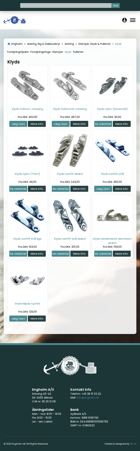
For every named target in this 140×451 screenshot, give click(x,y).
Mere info (37, 124)
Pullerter (78, 52)
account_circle (124, 20)
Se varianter (103, 124)
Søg (115, 5)
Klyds (68, 52)
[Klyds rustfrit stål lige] (27, 233)
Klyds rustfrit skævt (70, 174)
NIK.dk (133, 443)
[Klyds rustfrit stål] (112, 168)
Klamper (57, 52)
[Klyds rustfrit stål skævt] (70, 233)
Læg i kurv (18, 124)
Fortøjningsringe (40, 52)
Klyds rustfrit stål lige (27, 239)
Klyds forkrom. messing (27, 109)
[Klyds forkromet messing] (70, 103)
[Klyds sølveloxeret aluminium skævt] (112, 233)
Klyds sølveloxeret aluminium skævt (112, 241)
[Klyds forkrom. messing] (27, 103)
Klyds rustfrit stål (112, 174)
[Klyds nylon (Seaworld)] (112, 103)
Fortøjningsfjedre (18, 52)
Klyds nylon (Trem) (27, 174)
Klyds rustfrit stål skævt (70, 239)
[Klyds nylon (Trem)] (27, 168)
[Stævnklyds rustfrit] (27, 297)
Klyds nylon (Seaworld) (112, 109)
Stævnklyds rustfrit (27, 303)
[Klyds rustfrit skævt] (70, 168)
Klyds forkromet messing (70, 109)
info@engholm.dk (88, 397)
